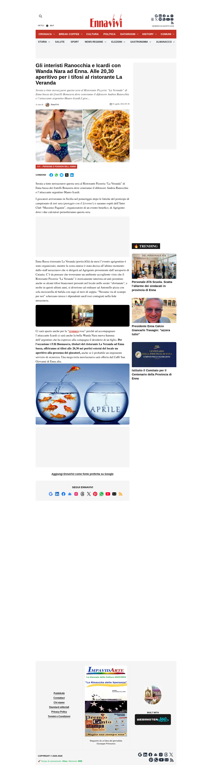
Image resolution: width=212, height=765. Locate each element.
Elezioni (116, 42)
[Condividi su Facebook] (51, 175)
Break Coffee (69, 34)
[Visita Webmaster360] (153, 719)
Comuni (166, 34)
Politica (109, 34)
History (148, 34)
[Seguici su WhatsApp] (164, 19)
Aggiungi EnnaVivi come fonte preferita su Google (82, 474)
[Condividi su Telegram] (61, 175)
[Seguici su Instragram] (172, 16)
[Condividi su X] (66, 175)
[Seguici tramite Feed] (172, 23)
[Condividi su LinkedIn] (72, 175)
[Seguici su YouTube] (168, 19)
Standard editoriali (59, 707)
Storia (42, 42)
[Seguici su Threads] (152, 19)
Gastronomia (139, 42)
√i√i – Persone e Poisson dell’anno (56, 166)
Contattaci (59, 698)
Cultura (92, 34)
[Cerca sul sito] (41, 16)
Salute (60, 42)
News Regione (94, 42)
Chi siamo (59, 702)
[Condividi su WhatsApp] (56, 175)
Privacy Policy (59, 712)
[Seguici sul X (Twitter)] (156, 19)
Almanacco (164, 42)
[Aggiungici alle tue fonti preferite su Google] (156, 16)
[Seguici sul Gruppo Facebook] (168, 16)
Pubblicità (59, 693)
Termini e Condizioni (59, 716)
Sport (75, 42)
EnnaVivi (54, 104)
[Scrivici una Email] (172, 19)
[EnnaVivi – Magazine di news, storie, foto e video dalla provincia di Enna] (106, 20)
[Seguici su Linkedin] (160, 16)
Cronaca (45, 34)
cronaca (74, 331)
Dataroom (127, 34)
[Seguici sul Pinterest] (160, 19)
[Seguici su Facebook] (164, 16)
